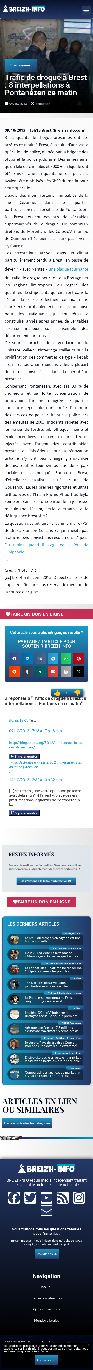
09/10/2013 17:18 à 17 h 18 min (35, 730)
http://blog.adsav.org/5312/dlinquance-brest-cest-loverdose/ (46, 744)
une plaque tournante (68, 269)
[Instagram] (79, 1198)
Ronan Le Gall (20, 720)
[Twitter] (30, 1198)
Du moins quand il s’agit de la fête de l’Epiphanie (46, 548)
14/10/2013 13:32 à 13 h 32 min (35, 779)
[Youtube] (46, 1198)
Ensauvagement (21, 65)
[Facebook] (14, 1198)
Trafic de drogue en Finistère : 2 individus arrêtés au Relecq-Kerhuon (45, 764)
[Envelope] (46, 1210)
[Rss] (63, 1198)
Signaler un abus (26, 756)
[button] (86, 10)
